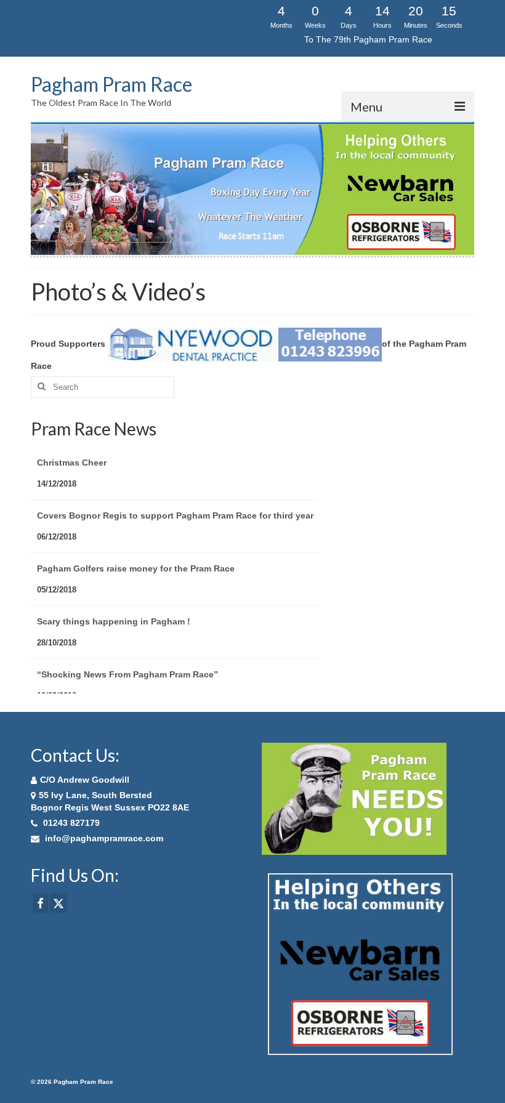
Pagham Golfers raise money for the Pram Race (136, 544)
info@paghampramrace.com (102, 838)
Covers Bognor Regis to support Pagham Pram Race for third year (175, 491)
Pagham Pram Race (111, 84)
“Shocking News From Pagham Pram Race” (127, 650)
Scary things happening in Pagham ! (113, 597)
